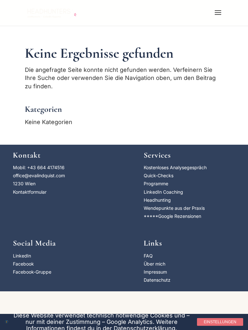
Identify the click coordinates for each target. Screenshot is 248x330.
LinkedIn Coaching (163, 192)
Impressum (155, 272)
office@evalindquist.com (39, 175)
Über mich (154, 264)
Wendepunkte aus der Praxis (174, 208)
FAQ (148, 255)
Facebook (23, 264)
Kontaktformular (29, 192)
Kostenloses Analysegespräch (175, 167)
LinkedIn (22, 255)
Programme (156, 183)
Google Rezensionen (179, 216)
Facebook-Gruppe (32, 272)
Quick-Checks (158, 175)
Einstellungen (220, 322)
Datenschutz (157, 280)
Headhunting (157, 200)
